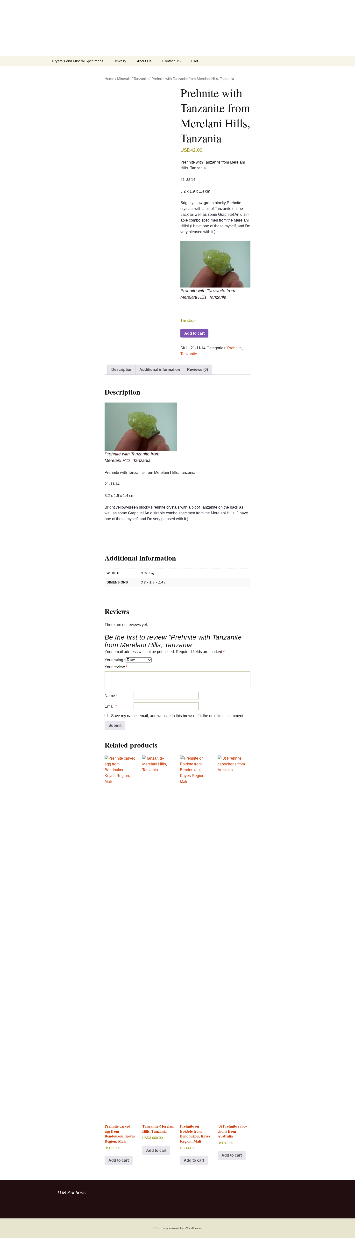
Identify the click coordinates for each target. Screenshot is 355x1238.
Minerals (124, 79)
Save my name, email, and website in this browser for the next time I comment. (177, 716)
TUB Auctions (71, 1192)
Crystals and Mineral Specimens (77, 61)
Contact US (171, 61)
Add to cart (194, 333)
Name (111, 696)
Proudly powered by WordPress (177, 1228)
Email (111, 706)
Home (109, 79)
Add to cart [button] (118, 1160)
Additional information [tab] (159, 369)
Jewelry (120, 61)
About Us (144, 61)
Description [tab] (122, 369)
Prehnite (234, 348)
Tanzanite (141, 79)
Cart (194, 61)
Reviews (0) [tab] (197, 369)
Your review (116, 667)
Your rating (115, 660)
